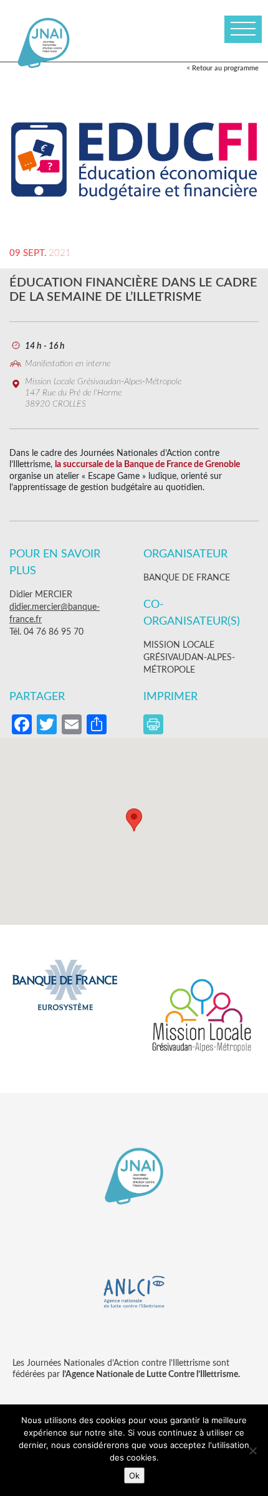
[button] (134, 819)
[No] (252, 1450)
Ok (134, 1475)
